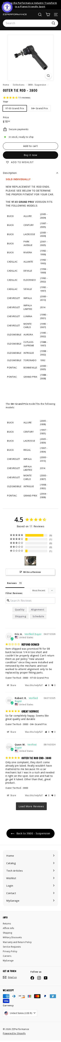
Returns (7, 923)
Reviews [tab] (12, 583)
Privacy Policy (10, 951)
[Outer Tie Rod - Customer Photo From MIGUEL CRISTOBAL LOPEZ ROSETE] (30, 561)
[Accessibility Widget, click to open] (7, 7)
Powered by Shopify (14, 1033)
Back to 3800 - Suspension (33, 833)
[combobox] (30, 23)
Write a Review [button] (32, 572)
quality (20, 609)
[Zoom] (48, 76)
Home (6, 84)
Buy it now (30, 155)
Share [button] (13, 685)
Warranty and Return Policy (17, 942)
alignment (37, 609)
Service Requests (12, 946)
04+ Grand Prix (39, 108)
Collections (19, 84)
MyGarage (8, 960)
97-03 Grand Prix (14, 108)
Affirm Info (8, 928)
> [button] (31, 806)
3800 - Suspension (37, 84)
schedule (38, 616)
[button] (47, 685)
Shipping (20, 616)
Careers (7, 955)
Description (10, 172)
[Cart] (48, 15)
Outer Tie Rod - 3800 (16, 677)
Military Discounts (12, 937)
